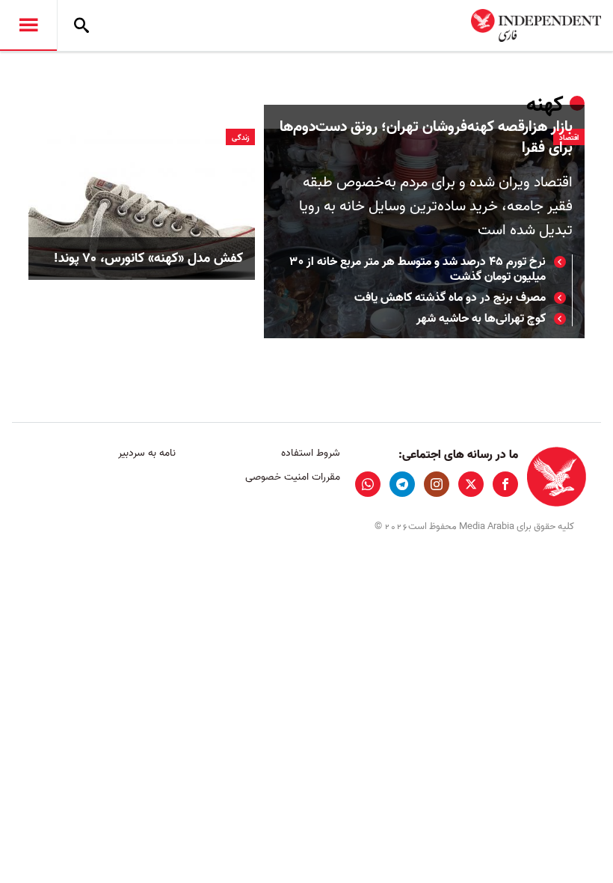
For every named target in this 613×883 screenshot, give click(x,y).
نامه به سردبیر (147, 453)
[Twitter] (471, 484)
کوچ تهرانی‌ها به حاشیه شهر (481, 318)
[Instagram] (436, 484)
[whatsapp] (368, 484)
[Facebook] (505, 484)
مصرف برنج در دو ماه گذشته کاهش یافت (450, 297)
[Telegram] (402, 484)
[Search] (81, 25)
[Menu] (28, 25)
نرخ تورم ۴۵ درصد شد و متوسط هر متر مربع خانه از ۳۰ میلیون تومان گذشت (418, 269)
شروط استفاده (310, 453)
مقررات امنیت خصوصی (292, 477)
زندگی (240, 138)
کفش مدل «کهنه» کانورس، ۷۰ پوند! (148, 258)
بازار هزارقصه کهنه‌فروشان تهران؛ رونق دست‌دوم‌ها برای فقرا (426, 138)
